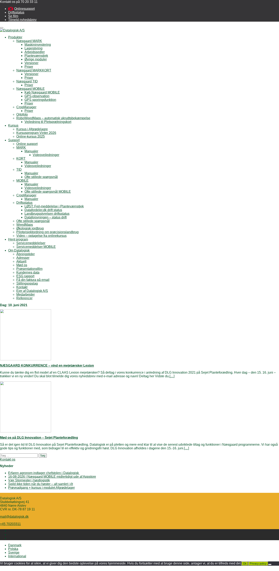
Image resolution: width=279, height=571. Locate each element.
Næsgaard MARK (29, 41)
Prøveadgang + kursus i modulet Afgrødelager (41, 487)
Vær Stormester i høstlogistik (29, 480)
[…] (172, 376)
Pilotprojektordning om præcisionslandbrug (47, 232)
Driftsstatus (16, 12)
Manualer (31, 151)
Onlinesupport (24, 8)
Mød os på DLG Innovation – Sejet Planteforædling (39, 437)
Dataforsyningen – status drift (46, 217)
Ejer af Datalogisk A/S (32, 291)
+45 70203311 (10, 524)
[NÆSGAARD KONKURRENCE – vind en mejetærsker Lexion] (25, 359)
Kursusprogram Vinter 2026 (36, 133)
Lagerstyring (33, 48)
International (17, 556)
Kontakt (21, 287)
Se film (13, 16)
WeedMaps (24, 224)
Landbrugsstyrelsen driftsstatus (47, 213)
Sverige (13, 552)
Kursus (13, 125)
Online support (27, 144)
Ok (245, 563)
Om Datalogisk (19, 250)
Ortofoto (22, 114)
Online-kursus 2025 (30, 136)
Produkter (15, 37)
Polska (13, 549)
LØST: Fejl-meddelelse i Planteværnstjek (54, 206)
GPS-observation (37, 96)
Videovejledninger (46, 155)
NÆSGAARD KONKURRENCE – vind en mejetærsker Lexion (47, 365)
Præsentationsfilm (29, 268)
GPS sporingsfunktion (40, 99)
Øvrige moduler (36, 59)
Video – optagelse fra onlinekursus (41, 235)
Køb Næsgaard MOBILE (42, 92)
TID (19, 169)
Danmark (14, 545)
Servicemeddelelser (30, 243)
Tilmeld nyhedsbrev (22, 19)
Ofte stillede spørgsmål (41, 177)
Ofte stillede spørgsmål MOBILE (48, 191)
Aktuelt (21, 261)
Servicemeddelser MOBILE (36, 246)
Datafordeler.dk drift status (43, 210)
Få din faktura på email (32, 280)
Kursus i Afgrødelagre (32, 129)
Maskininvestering (38, 44)
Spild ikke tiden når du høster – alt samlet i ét (40, 484)
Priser (29, 66)
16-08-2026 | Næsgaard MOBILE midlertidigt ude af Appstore (52, 476)
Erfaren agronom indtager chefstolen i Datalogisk (44, 473)
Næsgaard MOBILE (30, 88)
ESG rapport (25, 276)
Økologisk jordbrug (30, 228)
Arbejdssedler (35, 52)
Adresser (22, 257)
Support (14, 140)
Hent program (18, 239)
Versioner (31, 63)
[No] (269, 564)
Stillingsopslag (27, 283)
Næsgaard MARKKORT (33, 70)
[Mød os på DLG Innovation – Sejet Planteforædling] (25, 431)
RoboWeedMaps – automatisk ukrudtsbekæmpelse (53, 118)
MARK (21, 147)
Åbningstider (25, 254)
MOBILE (22, 180)
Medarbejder (25, 294)
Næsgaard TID (27, 81)
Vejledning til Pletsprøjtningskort (48, 122)
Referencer (24, 298)
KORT (21, 158)
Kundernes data (27, 272)
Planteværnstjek (36, 55)
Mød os (21, 265)
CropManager (26, 107)
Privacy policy (258, 563)
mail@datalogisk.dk (14, 516)
